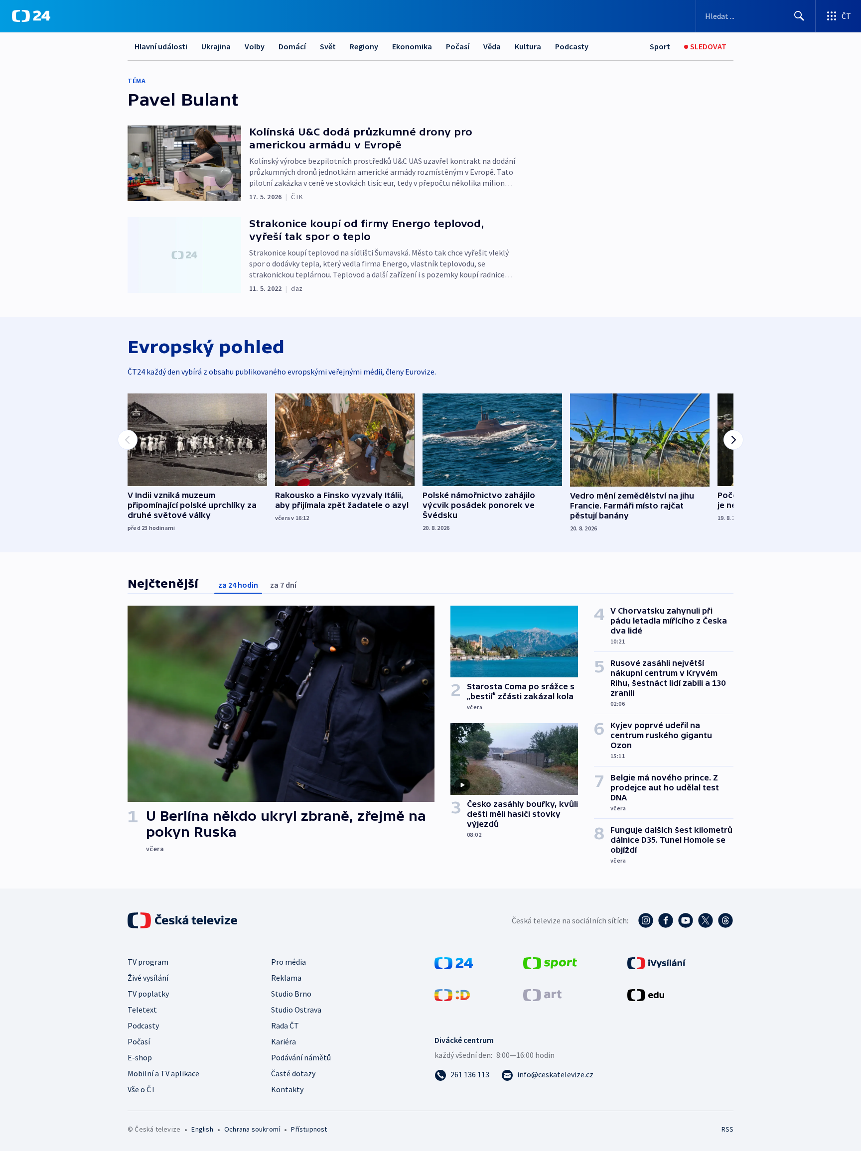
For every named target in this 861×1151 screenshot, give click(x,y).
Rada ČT (285, 1025)
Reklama (286, 978)
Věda (492, 46)
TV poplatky (148, 994)
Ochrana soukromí (252, 1129)
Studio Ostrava (296, 1010)
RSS (727, 1129)
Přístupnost (309, 1129)
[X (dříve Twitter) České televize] (706, 920)
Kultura (528, 46)
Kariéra (283, 1041)
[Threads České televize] (725, 920)
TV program (148, 962)
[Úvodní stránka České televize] (183, 920)
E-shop (140, 1057)
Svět (328, 46)
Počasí (457, 46)
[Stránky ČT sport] (550, 962)
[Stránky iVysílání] (656, 962)
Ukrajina (216, 46)
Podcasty (571, 46)
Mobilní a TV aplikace (163, 1073)
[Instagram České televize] (646, 920)
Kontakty (287, 1089)
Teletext (142, 1010)
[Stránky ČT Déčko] (452, 994)
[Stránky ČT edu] (645, 994)
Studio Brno (291, 994)
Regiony (364, 46)
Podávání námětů (301, 1057)
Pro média (288, 962)
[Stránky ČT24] (453, 962)
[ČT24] (31, 16)
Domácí (292, 46)
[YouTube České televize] (686, 920)
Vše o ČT (142, 1089)
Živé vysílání (148, 978)
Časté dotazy (293, 1073)
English (202, 1129)
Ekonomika (412, 46)
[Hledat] (799, 16)
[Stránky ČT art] (542, 994)
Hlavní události (161, 46)
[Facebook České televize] (666, 920)
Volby (255, 46)
